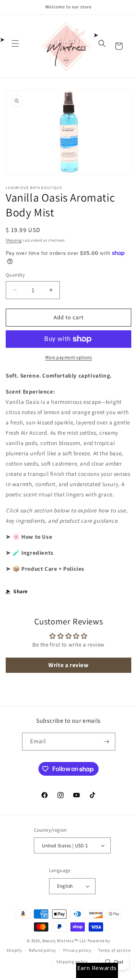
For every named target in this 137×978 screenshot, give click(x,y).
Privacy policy (77, 950)
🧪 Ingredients (33, 552)
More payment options (68, 357)
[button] (15, 43)
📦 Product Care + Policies (48, 568)
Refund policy (42, 950)
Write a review (68, 665)
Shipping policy (72, 961)
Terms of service (114, 950)
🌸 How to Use (32, 536)
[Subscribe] (106, 742)
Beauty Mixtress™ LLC (64, 940)
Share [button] (20, 591)
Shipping (14, 240)
